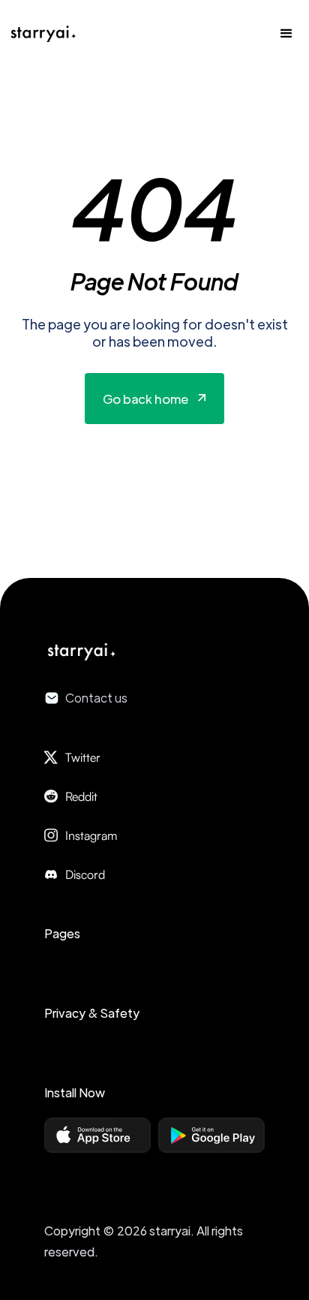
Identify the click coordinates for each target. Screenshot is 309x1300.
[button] (286, 33)
